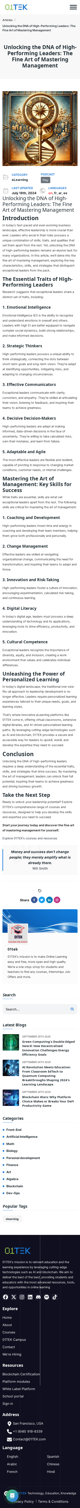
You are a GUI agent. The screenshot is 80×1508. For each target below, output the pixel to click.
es (65, 193)
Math (10, 1144)
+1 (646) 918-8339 (27, 1431)
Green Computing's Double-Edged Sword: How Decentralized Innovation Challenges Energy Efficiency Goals (48, 1047)
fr (55, 193)
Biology (12, 1151)
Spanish (53, 1456)
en (50, 193)
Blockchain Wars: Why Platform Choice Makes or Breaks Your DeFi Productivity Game (48, 1101)
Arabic (12, 1464)
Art (8, 1172)
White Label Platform (18, 1389)
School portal (13, 1396)
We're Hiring (11, 1354)
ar (60, 193)
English (12, 1456)
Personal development (23, 1158)
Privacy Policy (23, 1501)
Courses (8, 1332)
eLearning (20, 180)
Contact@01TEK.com (29, 1439)
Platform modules (16, 1381)
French (12, 1472)
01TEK (22, 1493)
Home (7, 1317)
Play (45, 180)
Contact (8, 1347)
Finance (12, 1165)
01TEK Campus (14, 1340)
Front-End (14, 1130)
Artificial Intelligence (22, 1137)
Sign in (7, 1403)
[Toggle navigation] (73, 7)
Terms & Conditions (53, 1501)
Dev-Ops (13, 1193)
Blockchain (14, 1186)
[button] (40, 162)
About (7, 1325)
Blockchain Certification (21, 1374)
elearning (12, 1219)
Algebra (12, 1179)
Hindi (51, 1472)
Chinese (53, 1464)
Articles (7, 20)
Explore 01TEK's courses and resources (29, 838)
